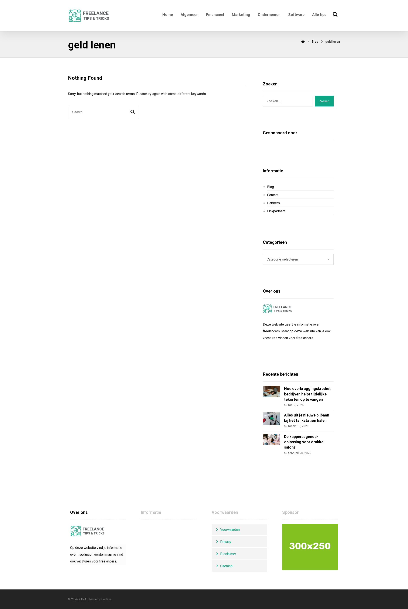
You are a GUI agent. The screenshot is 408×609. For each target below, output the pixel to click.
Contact (272, 195)
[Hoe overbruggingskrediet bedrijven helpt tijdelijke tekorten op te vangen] (271, 394)
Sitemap (226, 566)
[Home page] (303, 41)
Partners (273, 203)
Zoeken (324, 101)
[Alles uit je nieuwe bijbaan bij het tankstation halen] (271, 420)
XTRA (82, 599)
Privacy (225, 542)
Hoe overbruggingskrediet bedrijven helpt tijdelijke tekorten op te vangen (307, 393)
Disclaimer (228, 554)
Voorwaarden (230, 530)
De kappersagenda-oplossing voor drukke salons (303, 441)
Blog (270, 187)
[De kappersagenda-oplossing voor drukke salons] (271, 442)
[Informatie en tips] (89, 15)
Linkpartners (276, 211)
